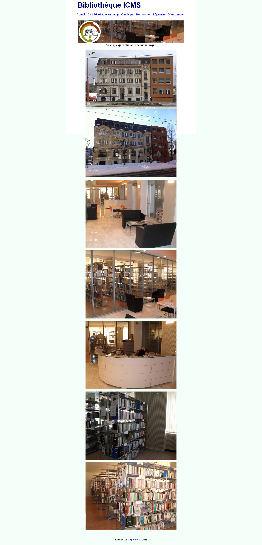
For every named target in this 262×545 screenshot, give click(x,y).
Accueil (81, 14)
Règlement (159, 14)
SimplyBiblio (134, 539)
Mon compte (175, 14)
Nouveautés (143, 14)
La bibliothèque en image (103, 14)
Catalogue (127, 14)
